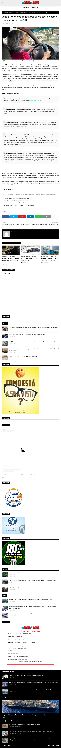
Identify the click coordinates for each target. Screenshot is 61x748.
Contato (57, 745)
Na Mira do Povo (14, 745)
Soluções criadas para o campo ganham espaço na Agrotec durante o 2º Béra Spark (30, 690)
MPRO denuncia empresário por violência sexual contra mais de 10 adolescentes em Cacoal (33, 341)
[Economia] (30, 706)
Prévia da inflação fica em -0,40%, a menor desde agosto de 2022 (25, 675)
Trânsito (11, 12)
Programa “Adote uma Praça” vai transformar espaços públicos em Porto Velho (29, 739)
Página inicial (5, 12)
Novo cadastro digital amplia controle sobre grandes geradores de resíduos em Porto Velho (33, 682)
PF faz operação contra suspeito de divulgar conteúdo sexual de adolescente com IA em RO (33, 327)
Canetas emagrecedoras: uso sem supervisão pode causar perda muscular (28, 614)
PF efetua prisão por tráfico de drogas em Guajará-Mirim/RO (24, 356)
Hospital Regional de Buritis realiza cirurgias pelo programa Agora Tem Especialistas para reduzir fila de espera (32, 607)
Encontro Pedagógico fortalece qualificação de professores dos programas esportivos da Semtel (32, 581)
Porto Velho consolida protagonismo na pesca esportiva (23, 587)
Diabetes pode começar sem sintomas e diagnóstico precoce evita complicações (30, 599)
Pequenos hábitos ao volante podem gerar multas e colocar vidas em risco (29, 258)
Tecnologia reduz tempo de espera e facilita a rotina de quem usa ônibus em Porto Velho (50, 258)
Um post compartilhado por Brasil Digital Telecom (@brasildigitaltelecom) (23, 474)
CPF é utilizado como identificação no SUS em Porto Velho (24, 724)
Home (48, 745)
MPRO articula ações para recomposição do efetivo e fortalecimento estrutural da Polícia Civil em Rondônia (33, 350)
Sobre (53, 745)
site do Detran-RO (34, 100)
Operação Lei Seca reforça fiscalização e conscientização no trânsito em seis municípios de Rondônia (10, 259)
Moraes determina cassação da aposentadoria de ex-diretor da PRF (26, 334)
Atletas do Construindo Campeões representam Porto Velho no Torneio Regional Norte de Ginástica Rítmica (32, 574)
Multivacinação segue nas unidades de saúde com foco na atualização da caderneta (31, 731)
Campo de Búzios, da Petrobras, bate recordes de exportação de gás (24, 715)
